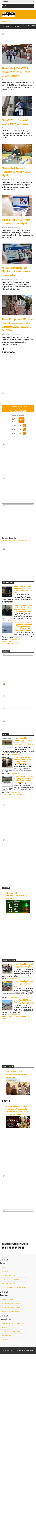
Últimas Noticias (11, 26)
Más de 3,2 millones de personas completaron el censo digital (16, 221)
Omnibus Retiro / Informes (11, 1303)
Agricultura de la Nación (10, 1279)
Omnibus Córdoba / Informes (12, 1307)
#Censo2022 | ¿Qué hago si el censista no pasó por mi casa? (15, 121)
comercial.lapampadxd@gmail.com (14, 540)
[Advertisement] (18, 372)
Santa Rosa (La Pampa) (18, 406)
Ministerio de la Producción (11, 1275)
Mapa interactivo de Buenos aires (13, 1323)
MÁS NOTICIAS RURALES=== (16, 795)
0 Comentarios (13, 602)
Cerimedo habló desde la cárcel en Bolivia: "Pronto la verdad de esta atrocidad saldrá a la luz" (23, 608)
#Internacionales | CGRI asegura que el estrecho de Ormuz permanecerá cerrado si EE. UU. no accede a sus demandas (23, 627)
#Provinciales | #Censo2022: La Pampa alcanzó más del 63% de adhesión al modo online (16, 71)
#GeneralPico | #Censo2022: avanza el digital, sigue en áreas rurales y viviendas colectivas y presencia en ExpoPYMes (17, 324)
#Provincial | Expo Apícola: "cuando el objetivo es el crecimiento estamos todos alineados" (24, 760)
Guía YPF (5, 1327)
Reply (5, 80)
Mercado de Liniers (8, 1283)
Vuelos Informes (7, 1299)
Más (19, 602)
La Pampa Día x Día (17, 1350)
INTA (3, 1267)
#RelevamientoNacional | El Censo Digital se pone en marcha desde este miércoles (16, 271)
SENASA (5, 1271)
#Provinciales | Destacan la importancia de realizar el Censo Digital (16, 171)
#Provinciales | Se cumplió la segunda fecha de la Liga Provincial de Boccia (24, 966)
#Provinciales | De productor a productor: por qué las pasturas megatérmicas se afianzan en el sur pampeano (24, 742)
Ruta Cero (5, 1339)
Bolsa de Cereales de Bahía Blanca (14, 1287)
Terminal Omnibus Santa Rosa (12, 1311)
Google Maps (6, 1335)
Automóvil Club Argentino (11, 1331)
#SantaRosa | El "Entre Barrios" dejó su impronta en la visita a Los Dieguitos (24, 1002)
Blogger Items (29, 1350)
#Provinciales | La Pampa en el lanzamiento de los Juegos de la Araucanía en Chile (24, 984)
